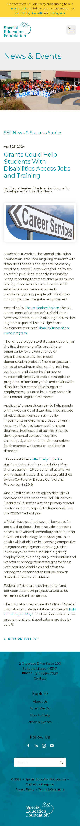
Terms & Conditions (51, 789)
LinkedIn (36, 13)
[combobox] (35, 762)
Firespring (47, 784)
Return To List (22, 639)
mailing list (18, 8)
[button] (73, 9)
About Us (40, 701)
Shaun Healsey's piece (42, 308)
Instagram (57, 13)
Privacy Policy (24, 789)
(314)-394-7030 (46, 673)
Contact (40, 678)
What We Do (40, 708)
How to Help (40, 715)
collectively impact (44, 459)
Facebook (22, 13)
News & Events (40, 722)
